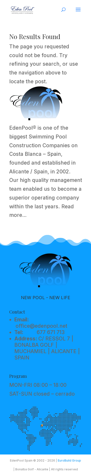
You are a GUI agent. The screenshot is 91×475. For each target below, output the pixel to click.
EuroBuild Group (69, 460)
